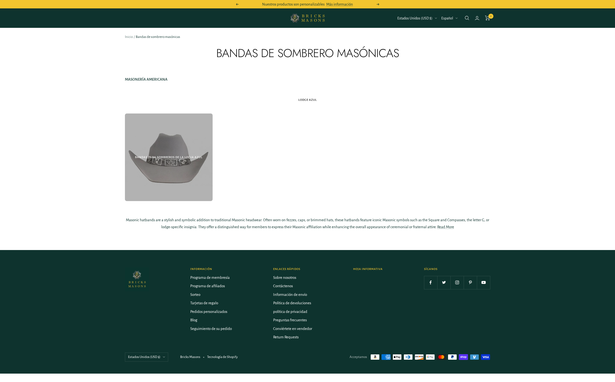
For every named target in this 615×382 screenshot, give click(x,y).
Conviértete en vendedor (292, 329)
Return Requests (286, 337)
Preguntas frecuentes (290, 320)
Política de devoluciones (292, 303)
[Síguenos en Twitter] (443, 282)
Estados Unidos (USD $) (414, 18)
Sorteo (195, 294)
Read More (445, 227)
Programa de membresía (210, 277)
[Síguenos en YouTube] (483, 282)
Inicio (129, 37)
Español (447, 18)
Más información (339, 4)
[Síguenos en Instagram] (457, 282)
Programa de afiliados (207, 286)
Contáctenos (283, 286)
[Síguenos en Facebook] (430, 282)
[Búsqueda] (467, 18)
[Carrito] (487, 18)
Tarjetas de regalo (204, 303)
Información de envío (290, 294)
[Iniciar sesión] (477, 18)
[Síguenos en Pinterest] (470, 282)
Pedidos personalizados (208, 312)
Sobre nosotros (284, 277)
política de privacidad (290, 312)
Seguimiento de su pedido (211, 329)
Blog (193, 320)
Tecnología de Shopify (222, 357)
